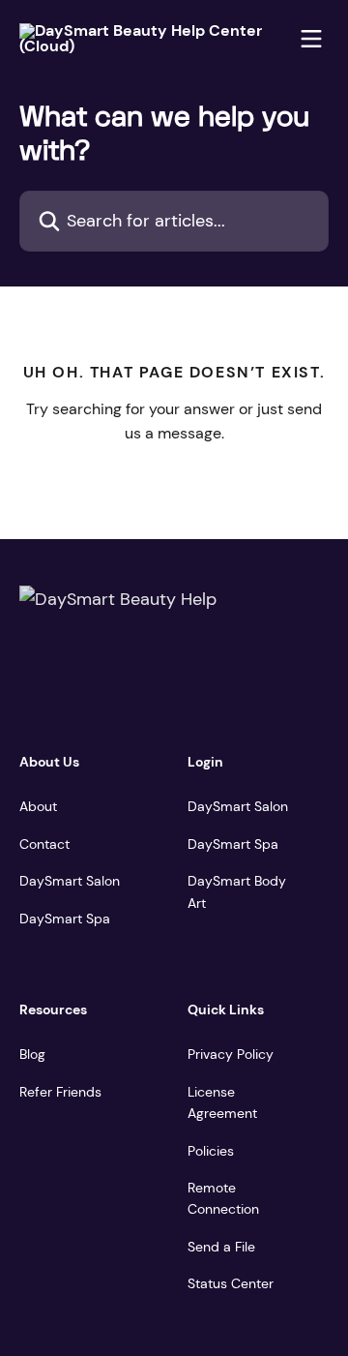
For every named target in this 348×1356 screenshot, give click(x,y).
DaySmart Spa (64, 918)
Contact (44, 844)
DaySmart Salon (69, 880)
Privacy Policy (231, 1054)
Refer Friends (60, 1091)
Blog (32, 1054)
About (38, 806)
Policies (211, 1151)
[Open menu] (311, 38)
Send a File (221, 1246)
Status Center (231, 1283)
